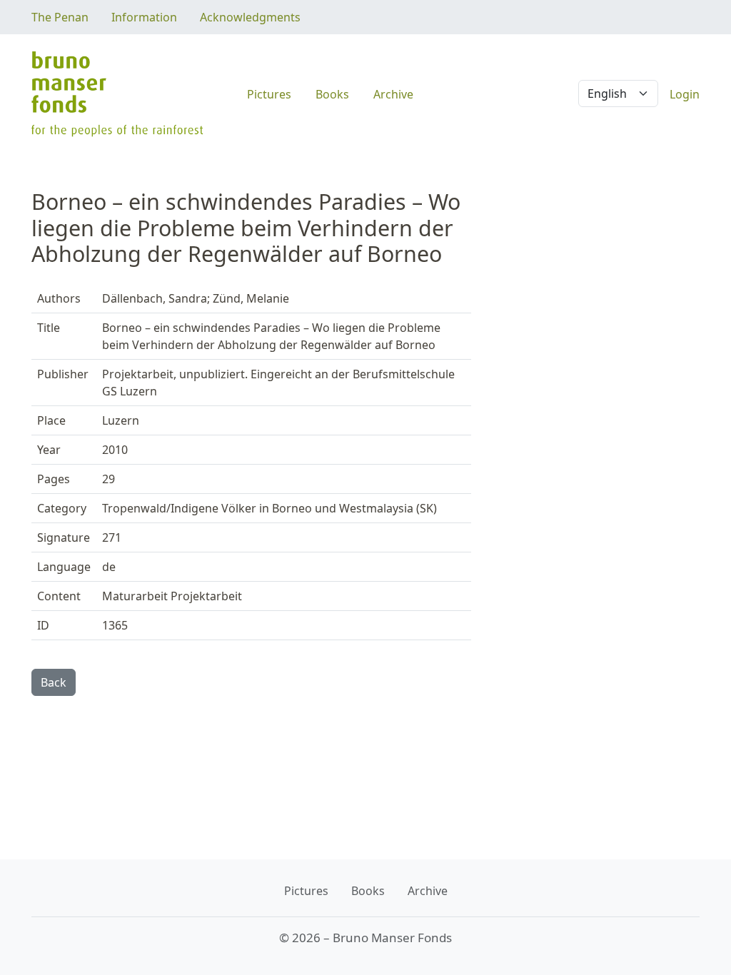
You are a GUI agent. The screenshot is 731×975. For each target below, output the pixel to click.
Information (144, 17)
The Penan (60, 17)
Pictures (269, 94)
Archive (393, 94)
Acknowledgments (250, 17)
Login (685, 94)
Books (332, 94)
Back (53, 682)
